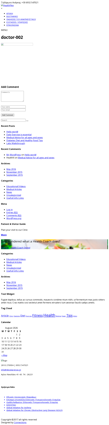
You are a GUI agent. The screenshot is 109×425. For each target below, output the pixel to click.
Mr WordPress (13, 154)
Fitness (37, 315)
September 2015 (14, 175)
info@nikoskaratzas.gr (11, 369)
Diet (22, 315)
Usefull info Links (15, 198)
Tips (69, 315)
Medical (58, 316)
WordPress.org (13, 218)
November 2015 (14, 172)
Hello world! (12, 131)
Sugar (64, 316)
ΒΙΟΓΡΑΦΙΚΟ (12, 16)
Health (49, 315)
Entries (12, 212)
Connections (20, 422)
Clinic (11, 316)
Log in (9, 209)
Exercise (29, 316)
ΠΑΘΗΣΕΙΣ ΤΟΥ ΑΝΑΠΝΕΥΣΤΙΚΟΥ (21, 19)
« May (4, 355)
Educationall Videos (16, 186)
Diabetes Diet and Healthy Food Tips (24, 140)
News (9, 192)
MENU (4, 30)
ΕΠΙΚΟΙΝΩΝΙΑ (12, 25)
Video (75, 316)
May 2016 (11, 169)
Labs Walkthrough (15, 143)
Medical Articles (14, 189)
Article (5, 315)
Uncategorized (13, 195)
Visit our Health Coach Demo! (15, 247)
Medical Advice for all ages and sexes (24, 137)
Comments (13, 215)
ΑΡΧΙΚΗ (9, 13)
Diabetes (17, 316)
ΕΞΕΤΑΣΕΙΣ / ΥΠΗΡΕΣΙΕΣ (17, 22)
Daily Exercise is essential (19, 134)
